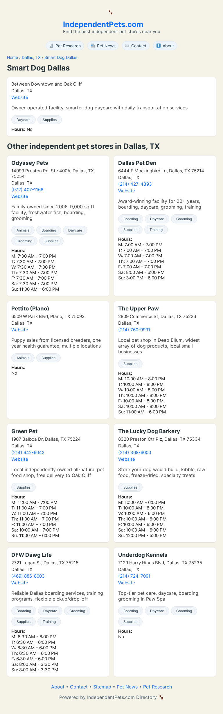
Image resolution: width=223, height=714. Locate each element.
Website (19, 97)
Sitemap (102, 687)
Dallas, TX (31, 57)
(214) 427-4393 (135, 184)
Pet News (127, 687)
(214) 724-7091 (134, 576)
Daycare (23, 120)
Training (156, 229)
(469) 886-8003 (28, 576)
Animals (23, 230)
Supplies (50, 120)
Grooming (24, 241)
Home (12, 57)
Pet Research (157, 687)
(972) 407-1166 (27, 189)
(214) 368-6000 (134, 452)
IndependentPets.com (103, 24)
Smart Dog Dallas (60, 57)
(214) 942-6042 (27, 452)
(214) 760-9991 (134, 329)
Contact (79, 687)
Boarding (49, 230)
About (57, 687)
